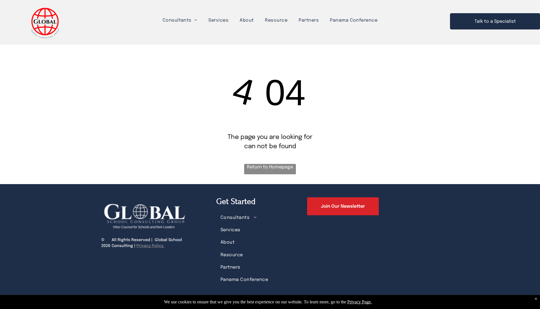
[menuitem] (180, 20)
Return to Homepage (270, 167)
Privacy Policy (150, 246)
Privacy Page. (359, 301)
